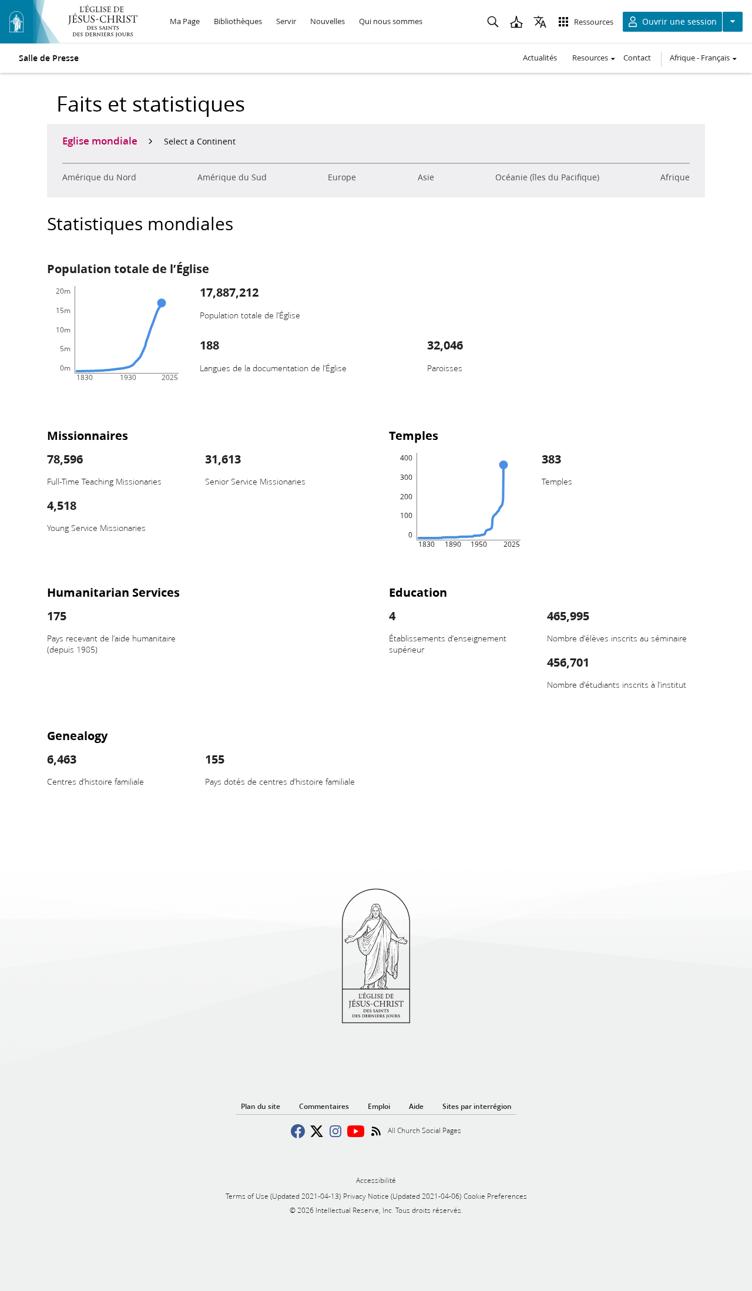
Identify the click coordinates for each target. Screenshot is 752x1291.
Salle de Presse (49, 58)
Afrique (675, 177)
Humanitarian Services (113, 592)
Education (418, 592)
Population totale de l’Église (128, 268)
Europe (342, 177)
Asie (426, 177)
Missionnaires (87, 435)
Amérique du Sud (232, 177)
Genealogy (77, 735)
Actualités (540, 57)
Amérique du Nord (99, 177)
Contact (637, 57)
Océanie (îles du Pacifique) (547, 177)
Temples (413, 435)
